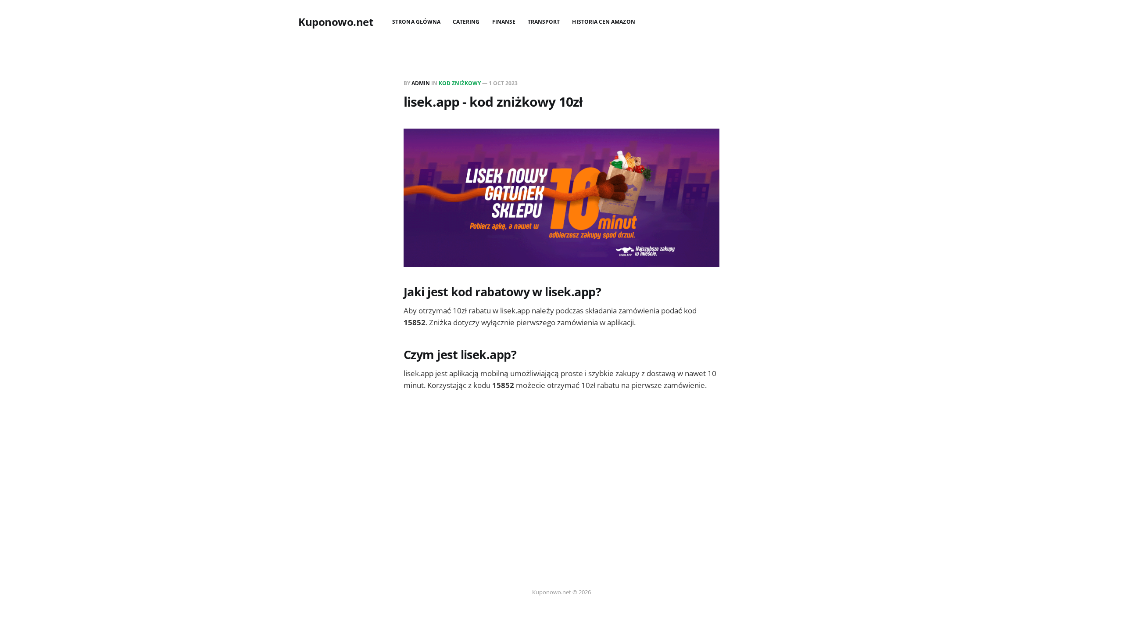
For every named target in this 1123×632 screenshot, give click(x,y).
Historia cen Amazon (603, 21)
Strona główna (416, 21)
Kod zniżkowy (460, 83)
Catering (466, 21)
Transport (544, 21)
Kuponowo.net (335, 22)
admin (420, 83)
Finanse (503, 21)
